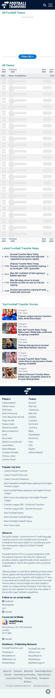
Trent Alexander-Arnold (13, 417)
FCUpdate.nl (7, 652)
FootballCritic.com (36, 648)
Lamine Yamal (9, 459)
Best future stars (12, 525)
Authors (27, 682)
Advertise (28, 671)
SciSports (6, 566)
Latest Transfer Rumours (16, 475)
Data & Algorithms (43, 671)
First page (4, 71)
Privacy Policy (31, 678)
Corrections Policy (14, 678)
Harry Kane (7, 438)
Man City (33, 413)
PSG (31, 445)
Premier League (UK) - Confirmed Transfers (24, 504)
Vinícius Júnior (9, 456)
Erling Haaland (8, 403)
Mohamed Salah (9, 427)
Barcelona (33, 438)
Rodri (4, 435)
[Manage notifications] (48, 691)
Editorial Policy (44, 674)
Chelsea (32, 417)
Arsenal (32, 403)
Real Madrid (34, 435)
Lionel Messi (8, 445)
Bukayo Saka (8, 424)
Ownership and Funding (24, 674)
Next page (44, 71)
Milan (31, 431)
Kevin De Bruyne (9, 413)
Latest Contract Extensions (16, 479)
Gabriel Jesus (8, 406)
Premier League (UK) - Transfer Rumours (23, 509)
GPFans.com (34, 652)
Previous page (13, 71)
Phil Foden (7, 410)
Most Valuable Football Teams (18, 521)
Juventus (33, 427)
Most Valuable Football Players (18, 517)
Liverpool (33, 420)
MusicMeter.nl (34, 656)
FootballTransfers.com (12, 648)
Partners (18, 671)
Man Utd (32, 406)
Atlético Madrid (36, 452)
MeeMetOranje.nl (36, 663)
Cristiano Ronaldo (10, 452)
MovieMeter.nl (8, 656)
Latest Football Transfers (15, 471)
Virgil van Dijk (8, 420)
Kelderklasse (34, 659)
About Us (7, 671)
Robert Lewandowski (12, 442)
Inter (31, 442)
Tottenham (34, 410)
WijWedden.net (9, 659)
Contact (7, 674)
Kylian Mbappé (9, 449)
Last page (51, 71)
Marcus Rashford (10, 431)
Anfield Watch (8, 663)
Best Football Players (14, 513)
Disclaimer (44, 678)
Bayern (32, 449)
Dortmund (33, 424)
